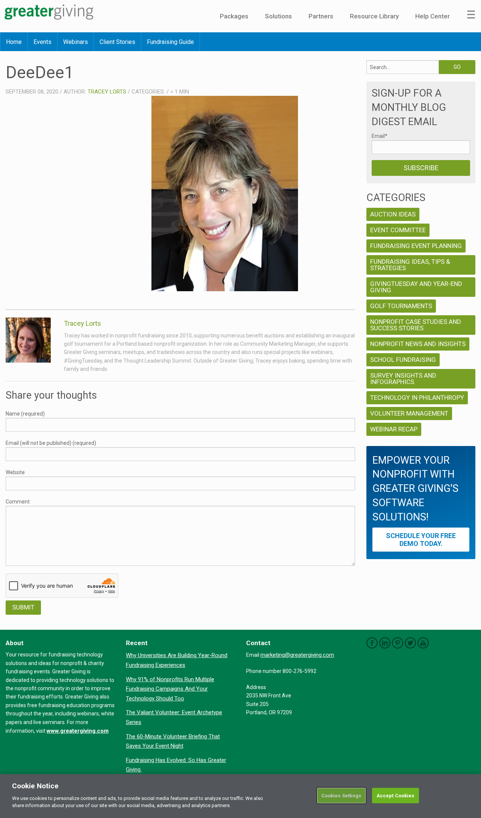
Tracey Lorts (107, 91)
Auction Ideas (393, 214)
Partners (321, 16)
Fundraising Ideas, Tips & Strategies (410, 265)
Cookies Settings (341, 795)
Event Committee (398, 230)
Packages (234, 16)
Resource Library (374, 16)
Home (14, 41)
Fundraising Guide (170, 41)
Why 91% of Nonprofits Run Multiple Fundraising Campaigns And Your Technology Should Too (170, 689)
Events (42, 41)
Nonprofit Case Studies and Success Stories (415, 325)
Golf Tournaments (401, 306)
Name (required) (25, 414)
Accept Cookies (395, 795)
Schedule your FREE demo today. (421, 539)
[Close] (469, 795)
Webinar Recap (393, 429)
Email (379, 136)
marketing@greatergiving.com (297, 655)
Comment (18, 502)
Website (15, 472)
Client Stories (117, 41)
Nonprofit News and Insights (418, 344)
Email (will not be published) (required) (51, 443)
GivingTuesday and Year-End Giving (416, 287)
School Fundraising (403, 359)
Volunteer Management (409, 413)
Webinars (75, 41)
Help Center (432, 16)
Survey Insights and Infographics (403, 379)
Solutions (278, 16)
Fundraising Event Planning (416, 245)
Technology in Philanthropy (417, 397)
